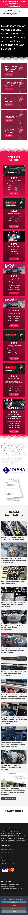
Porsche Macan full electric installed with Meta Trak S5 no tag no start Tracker (13, 560)
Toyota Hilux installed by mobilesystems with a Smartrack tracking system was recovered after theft (13, 791)
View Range (8, 74)
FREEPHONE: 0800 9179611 (17, 2)
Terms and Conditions (7, 852)
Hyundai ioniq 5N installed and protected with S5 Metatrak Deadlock (12, 767)
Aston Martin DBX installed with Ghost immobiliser (12, 582)
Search (3, 860)
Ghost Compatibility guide (8, 863)
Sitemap (3, 855)
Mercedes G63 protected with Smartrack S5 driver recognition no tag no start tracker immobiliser (14, 696)
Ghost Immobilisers (12, 100)
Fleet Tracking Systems (13, 84)
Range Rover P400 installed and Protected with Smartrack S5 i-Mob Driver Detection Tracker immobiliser (14, 720)
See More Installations (8, 799)
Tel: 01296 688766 (7, 886)
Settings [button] (14, 908)
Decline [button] (14, 905)
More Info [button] (14, 911)
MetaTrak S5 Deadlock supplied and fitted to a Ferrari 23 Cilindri (12, 538)
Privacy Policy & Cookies (7, 849)
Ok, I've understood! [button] (14, 902)
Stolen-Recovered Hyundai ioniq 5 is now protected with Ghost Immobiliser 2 (13, 673)
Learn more (8, 104)
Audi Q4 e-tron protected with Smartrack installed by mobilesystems (12, 627)
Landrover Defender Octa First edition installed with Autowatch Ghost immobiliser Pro (13, 744)
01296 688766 (14, 3)
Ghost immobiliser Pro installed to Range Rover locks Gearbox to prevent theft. (13, 604)
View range (8, 120)
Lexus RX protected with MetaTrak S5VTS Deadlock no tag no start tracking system (13, 650)
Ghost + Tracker (9, 131)
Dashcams (11, 116)
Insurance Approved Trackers (10, 69)
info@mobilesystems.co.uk (14, 5)
